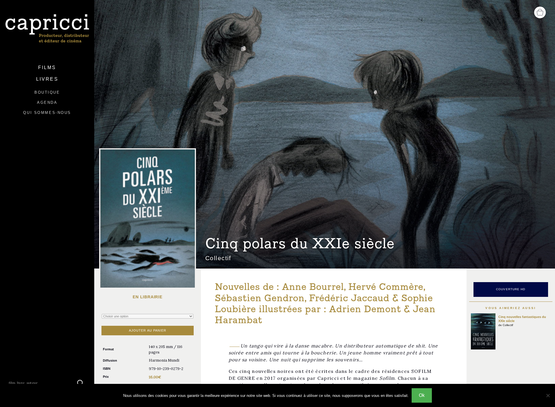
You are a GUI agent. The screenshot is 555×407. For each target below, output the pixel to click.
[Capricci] (47, 29)
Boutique (47, 92)
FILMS (47, 67)
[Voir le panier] (540, 12)
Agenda (47, 102)
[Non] (548, 395)
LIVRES (47, 79)
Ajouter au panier (147, 330)
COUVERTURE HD (511, 289)
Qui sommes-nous (47, 112)
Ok (422, 395)
